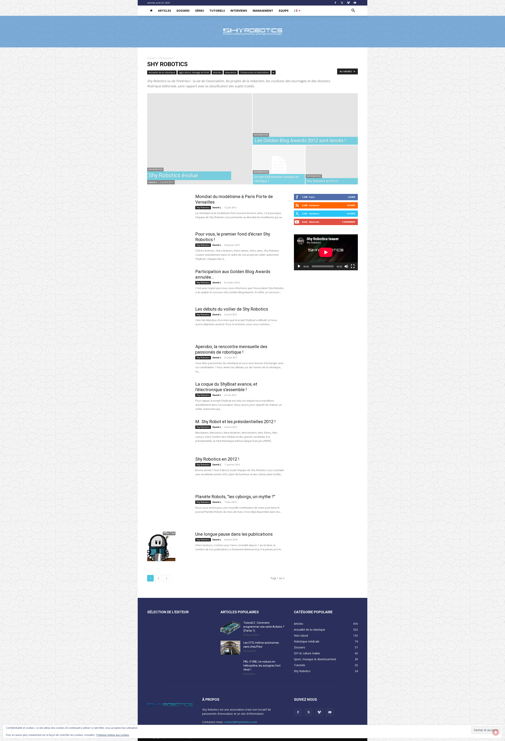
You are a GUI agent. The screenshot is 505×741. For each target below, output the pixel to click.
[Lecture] (299, 266)
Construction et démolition (254, 72)
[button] (353, 11)
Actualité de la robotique (162, 72)
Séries (199, 10)
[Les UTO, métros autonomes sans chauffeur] (230, 648)
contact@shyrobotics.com (240, 722)
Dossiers (183, 10)
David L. (153, 182)
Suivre (351, 205)
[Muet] (346, 266)
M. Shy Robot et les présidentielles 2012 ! (235, 421)
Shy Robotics (155, 169)
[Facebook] (335, 3)
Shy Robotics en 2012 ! (217, 459)
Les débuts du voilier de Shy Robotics (231, 309)
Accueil (151, 58)
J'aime (351, 196)
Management (263, 10)
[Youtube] (355, 3)
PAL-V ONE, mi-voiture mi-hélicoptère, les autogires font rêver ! (262, 665)
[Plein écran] (353, 266)
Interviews (238, 10)
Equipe (284, 10)
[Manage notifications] (496, 732)
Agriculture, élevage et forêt (194, 72)
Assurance (230, 72)
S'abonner (348, 221)
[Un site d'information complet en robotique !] (279, 164)
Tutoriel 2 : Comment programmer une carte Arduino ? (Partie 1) (263, 626)
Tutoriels (217, 10)
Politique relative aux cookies (112, 735)
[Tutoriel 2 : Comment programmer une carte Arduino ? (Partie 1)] (230, 628)
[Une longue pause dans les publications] (161, 546)
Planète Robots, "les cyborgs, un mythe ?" (235, 496)
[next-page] (166, 578)
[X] (342, 3)
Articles (164, 10)
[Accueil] (151, 11)
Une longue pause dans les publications (234, 534)
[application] (326, 252)
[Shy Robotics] (252, 31)
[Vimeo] (348, 3)
